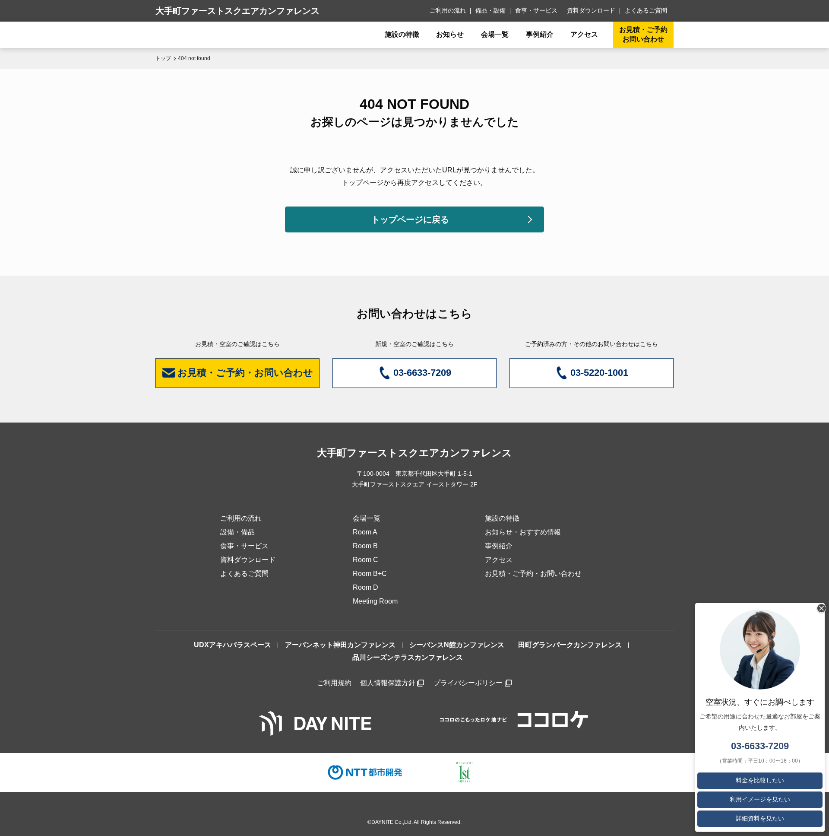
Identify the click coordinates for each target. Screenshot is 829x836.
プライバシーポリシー (468, 683)
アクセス (499, 559)
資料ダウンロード (591, 10)
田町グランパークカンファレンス (570, 644)
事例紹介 (540, 34)
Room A (365, 532)
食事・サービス (536, 10)
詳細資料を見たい (760, 818)
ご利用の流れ (448, 10)
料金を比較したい (760, 780)
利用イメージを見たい (760, 799)
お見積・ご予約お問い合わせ (643, 34)
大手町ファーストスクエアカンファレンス (237, 11)
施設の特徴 (502, 518)
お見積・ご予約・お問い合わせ (533, 573)
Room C (365, 559)
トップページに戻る (410, 219)
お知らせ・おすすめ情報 (523, 532)
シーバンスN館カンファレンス (456, 644)
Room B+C (370, 573)
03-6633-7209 (760, 746)
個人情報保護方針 (387, 683)
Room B (365, 546)
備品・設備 (490, 10)
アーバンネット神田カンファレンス (340, 644)
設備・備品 (237, 532)
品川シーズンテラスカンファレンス (407, 657)
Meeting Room (375, 601)
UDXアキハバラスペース (232, 644)
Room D (365, 587)
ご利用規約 (334, 683)
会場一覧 (366, 518)
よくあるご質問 (646, 10)
